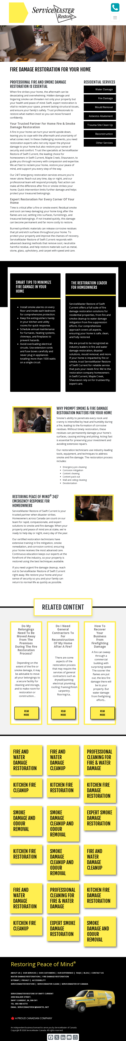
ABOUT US (15, 973)
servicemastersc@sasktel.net (33, 1007)
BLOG (86, 973)
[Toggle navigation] (115, 18)
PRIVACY (26, 980)
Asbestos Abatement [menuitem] (101, 116)
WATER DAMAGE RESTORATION (25, 976)
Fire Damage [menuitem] (105, 98)
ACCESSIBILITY (39, 980)
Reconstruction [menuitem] (104, 134)
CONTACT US (97, 973)
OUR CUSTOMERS (47, 973)
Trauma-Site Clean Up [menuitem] (100, 125)
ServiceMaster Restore (23, 984)
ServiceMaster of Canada (75, 984)
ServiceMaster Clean (48, 984)
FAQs (78, 973)
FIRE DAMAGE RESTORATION (55, 976)
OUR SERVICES (29, 973)
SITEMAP (15, 980)
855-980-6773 (21, 1003)
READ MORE (26, 713)
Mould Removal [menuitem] (104, 107)
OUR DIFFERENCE (65, 973)
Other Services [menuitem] (104, 142)
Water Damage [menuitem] (104, 89)
